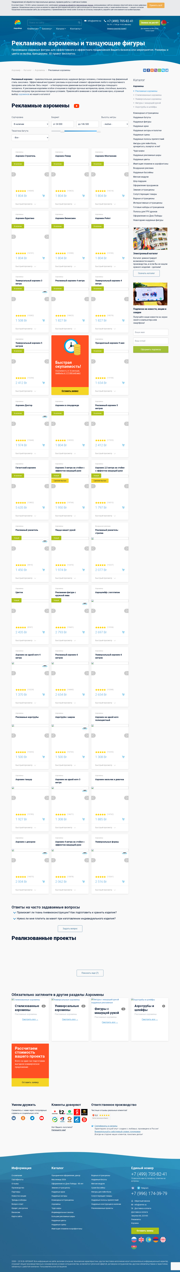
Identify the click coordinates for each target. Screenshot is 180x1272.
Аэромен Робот (103, 218)
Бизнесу (46, 28)
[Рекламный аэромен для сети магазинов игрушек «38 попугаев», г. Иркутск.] (30, 959)
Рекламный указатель (27, 530)
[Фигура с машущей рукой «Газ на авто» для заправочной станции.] (110, 948)
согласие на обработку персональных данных (76, 5)
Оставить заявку (70, 390)
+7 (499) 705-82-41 (120, 21)
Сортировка (17, 117)
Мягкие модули (141, 176)
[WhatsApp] (159, 70)
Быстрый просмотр (24, 204)
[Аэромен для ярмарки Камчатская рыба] (70, 959)
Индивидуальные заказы (63, 1212)
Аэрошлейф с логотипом (107, 592)
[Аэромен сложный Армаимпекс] (70, 965)
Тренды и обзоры (19, 1200)
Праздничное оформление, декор (66, 1175)
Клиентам (32, 28)
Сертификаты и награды (106, 1125)
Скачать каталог (146, 273)
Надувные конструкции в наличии (106, 1204)
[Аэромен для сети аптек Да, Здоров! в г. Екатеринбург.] (30, 965)
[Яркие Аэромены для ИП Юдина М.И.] (30, 954)
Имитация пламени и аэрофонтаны (150, 163)
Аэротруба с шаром (65, 717)
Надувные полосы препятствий (148, 139)
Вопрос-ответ (17, 1204)
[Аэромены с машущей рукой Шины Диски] (30, 948)
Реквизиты (136, 1219)
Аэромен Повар (63, 155)
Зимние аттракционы (143, 189)
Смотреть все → (30, 1019)
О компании (17, 1175)
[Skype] (163, 70)
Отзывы (15, 1183)
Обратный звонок (142, 1201)
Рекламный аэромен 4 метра (70, 280)
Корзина (135, 1223)
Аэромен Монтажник (105, 155)
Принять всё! (155, 5)
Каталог (60, 28)
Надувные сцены (141, 134)
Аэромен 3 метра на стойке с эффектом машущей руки (69, 469)
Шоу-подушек (140, 181)
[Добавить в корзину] (43, 195)
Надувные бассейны (143, 172)
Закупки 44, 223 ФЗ (139, 1215)
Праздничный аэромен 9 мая (109, 342)
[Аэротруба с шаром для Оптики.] (110, 954)
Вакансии (16, 1212)
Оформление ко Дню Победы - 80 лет (67, 1183)
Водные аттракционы (143, 198)
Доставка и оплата (143, 1208)
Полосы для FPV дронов (145, 211)
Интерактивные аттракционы (147, 202)
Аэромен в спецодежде (67, 405)
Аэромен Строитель (25, 155)
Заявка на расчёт (150, 22)
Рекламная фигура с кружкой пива (65, 594)
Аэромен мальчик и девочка (109, 779)
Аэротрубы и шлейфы (146, 106)
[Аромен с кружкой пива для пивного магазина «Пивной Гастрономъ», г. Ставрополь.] (70, 948)
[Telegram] (166, 70)
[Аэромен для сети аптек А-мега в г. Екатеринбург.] (150, 959)
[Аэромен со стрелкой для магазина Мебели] (150, 954)
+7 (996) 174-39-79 (149, 1193)
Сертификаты (17, 1179)
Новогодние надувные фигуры (148, 220)
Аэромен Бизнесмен (65, 218)
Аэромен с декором (25, 841)
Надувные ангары (59, 1196)
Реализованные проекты (102, 1208)
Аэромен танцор (24, 779)
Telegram (144, 1188)
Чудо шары (56, 1208)
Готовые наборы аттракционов (148, 207)
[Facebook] (148, 70)
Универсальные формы (107, 841)
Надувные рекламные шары (147, 155)
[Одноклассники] (152, 70)
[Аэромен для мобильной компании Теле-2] (150, 965)
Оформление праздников (145, 185)
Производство (18, 1187)
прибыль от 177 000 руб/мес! (68, 373)
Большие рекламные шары (63, 1216)
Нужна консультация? (117, 28)
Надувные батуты (142, 117)
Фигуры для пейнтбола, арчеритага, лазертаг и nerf (146, 145)
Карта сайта (17, 1216)
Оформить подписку (151, 349)
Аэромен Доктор (24, 405)
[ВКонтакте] (144, 70)
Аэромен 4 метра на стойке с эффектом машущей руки (69, 843)
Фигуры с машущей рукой (148, 102)
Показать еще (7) (90, 972)
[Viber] (155, 70)
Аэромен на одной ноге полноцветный (106, 719)
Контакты (75, 28)
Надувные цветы (141, 159)
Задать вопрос (70, 928)
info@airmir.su (94, 20)
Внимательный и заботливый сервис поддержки (117, 1131)
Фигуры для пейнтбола (101, 1191)
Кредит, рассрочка (20, 1208)
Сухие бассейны (98, 1187)
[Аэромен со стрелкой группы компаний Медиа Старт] (110, 959)
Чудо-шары (138, 150)
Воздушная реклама (103, 526)
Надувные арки (141, 126)
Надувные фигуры (142, 121)
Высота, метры (108, 117)
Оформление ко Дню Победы (147, 215)
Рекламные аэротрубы (27, 717)
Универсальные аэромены (148, 98)
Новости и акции (19, 1196)
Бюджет (55, 117)
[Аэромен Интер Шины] (150, 948)
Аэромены (19, 152)
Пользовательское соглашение (53, 1266)
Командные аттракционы (146, 112)
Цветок (19, 592)
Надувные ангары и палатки (147, 130)
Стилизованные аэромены (148, 95)
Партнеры (16, 1191)
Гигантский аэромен (26, 467)
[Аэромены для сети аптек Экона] (110, 965)
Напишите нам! (59, 1130)
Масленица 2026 (59, 1179)
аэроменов (23, 94)
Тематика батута (20, 130)
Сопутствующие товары (145, 194)
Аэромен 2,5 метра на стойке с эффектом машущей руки (110, 469)
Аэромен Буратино (25, 218)
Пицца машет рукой (65, 530)
